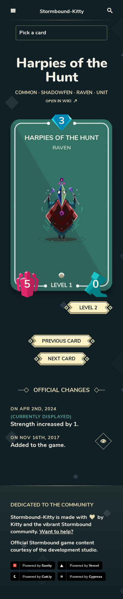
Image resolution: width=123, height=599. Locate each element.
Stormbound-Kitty (62, 11)
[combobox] (20, 32)
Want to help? (56, 531)
